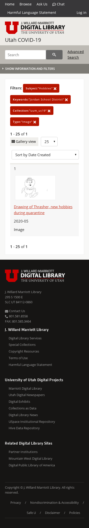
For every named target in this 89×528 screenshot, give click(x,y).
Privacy (15, 502)
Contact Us (16, 311)
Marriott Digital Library (25, 388)
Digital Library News (23, 415)
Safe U (31, 512)
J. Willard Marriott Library (23, 292)
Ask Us (42, 4)
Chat (60, 4)
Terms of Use (18, 358)
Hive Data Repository (24, 428)
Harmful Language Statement (31, 12)
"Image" (23, 122)
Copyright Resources (24, 351)
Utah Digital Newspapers (27, 395)
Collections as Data (22, 408)
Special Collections (22, 344)
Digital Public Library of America (32, 465)
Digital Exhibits (19, 401)
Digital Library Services (25, 338)
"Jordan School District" (39, 99)
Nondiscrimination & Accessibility (54, 502)
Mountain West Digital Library (30, 458)
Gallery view (25, 141)
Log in (82, 12)
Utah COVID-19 (23, 39)
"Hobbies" (40, 88)
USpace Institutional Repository (32, 421)
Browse (26, 4)
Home (10, 4)
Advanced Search (75, 54)
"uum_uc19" (30, 110)
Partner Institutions (23, 452)
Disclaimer (52, 512)
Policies (74, 512)
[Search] (54, 54)
